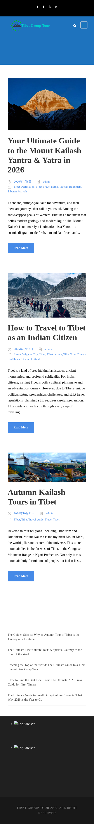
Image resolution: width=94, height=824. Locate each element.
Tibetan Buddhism (70, 186)
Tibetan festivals (17, 191)
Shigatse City (30, 354)
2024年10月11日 (24, 513)
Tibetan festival (30, 359)
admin (46, 181)
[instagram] (56, 6)
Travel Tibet (52, 519)
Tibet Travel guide (47, 186)
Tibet (42, 354)
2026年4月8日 (22, 181)
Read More (21, 248)
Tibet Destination (24, 186)
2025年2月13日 (23, 349)
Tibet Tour (69, 354)
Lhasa (17, 354)
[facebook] (37, 6)
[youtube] (50, 6)
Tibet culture (54, 354)
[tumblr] (43, 6)
